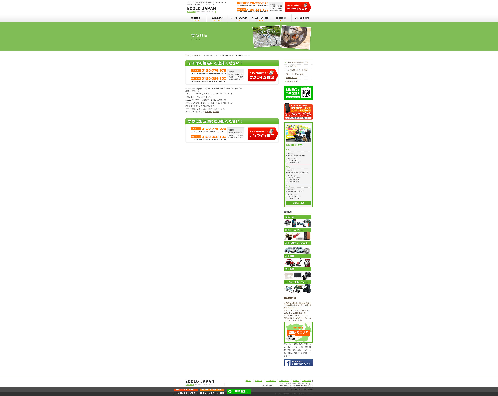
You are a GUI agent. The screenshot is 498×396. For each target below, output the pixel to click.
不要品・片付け (259, 18)
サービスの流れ (238, 18)
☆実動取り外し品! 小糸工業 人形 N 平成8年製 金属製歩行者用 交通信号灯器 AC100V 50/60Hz (297, 305)
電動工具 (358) (291, 78)
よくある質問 (302, 18)
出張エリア (217, 18)
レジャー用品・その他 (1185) (297, 63)
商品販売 (280, 18)
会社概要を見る (298, 203)
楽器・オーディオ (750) (295, 74)
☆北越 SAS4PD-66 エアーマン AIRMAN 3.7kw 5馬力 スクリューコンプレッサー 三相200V (297, 317)
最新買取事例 (290, 298)
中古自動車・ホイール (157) (296, 70)
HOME (187, 55)
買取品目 (196, 18)
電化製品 (216, 112)
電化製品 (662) (291, 81)
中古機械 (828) (291, 66)
